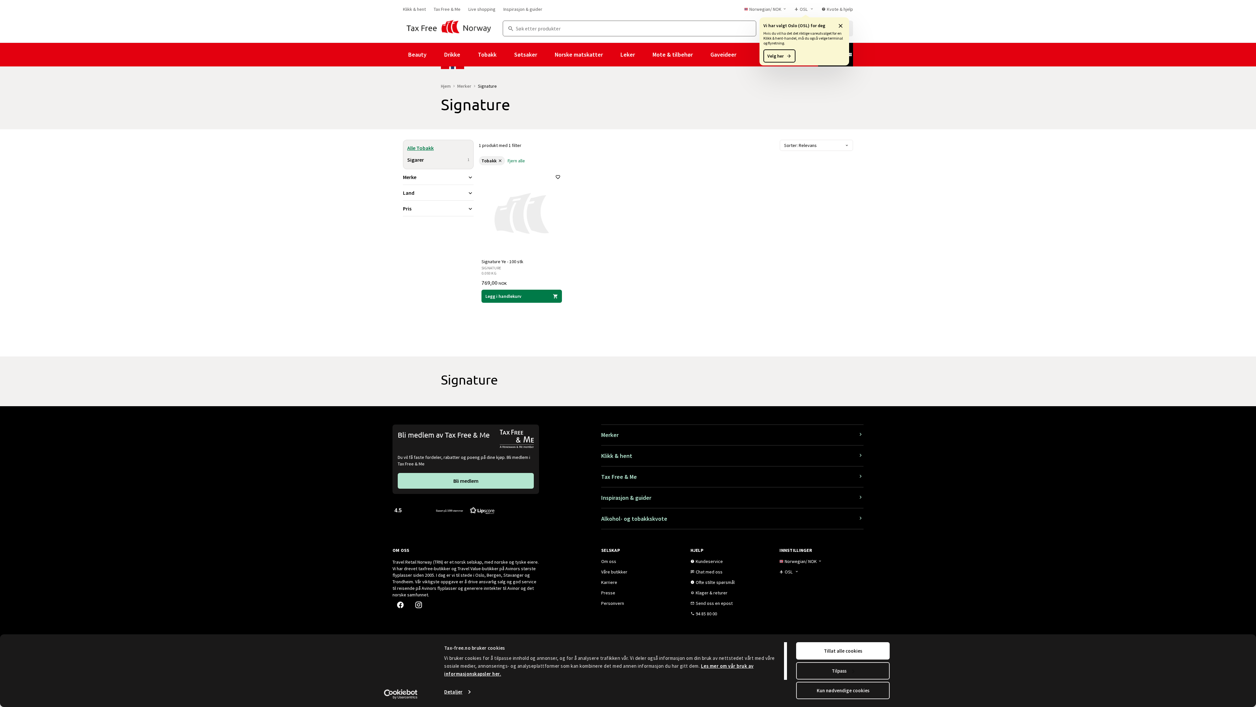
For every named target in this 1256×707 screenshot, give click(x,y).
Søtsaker (525, 54)
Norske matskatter (579, 54)
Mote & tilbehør (673, 54)
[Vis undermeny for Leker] (643, 54)
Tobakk (487, 54)
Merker (464, 86)
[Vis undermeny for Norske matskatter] (611, 54)
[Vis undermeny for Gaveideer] (745, 54)
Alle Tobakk (420, 148)
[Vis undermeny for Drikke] (469, 54)
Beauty (417, 54)
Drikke (452, 54)
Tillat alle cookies (843, 651)
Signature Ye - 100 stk (502, 261)
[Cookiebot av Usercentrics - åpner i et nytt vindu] (400, 694)
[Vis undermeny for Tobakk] (505, 54)
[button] (840, 25)
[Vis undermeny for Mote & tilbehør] (701, 54)
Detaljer (453, 692)
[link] (414, 9)
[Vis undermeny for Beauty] (435, 54)
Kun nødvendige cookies (843, 690)
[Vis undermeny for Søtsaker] (546, 54)
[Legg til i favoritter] (558, 177)
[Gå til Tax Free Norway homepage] (449, 28)
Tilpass (839, 671)
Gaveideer (723, 54)
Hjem (446, 86)
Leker (627, 54)
